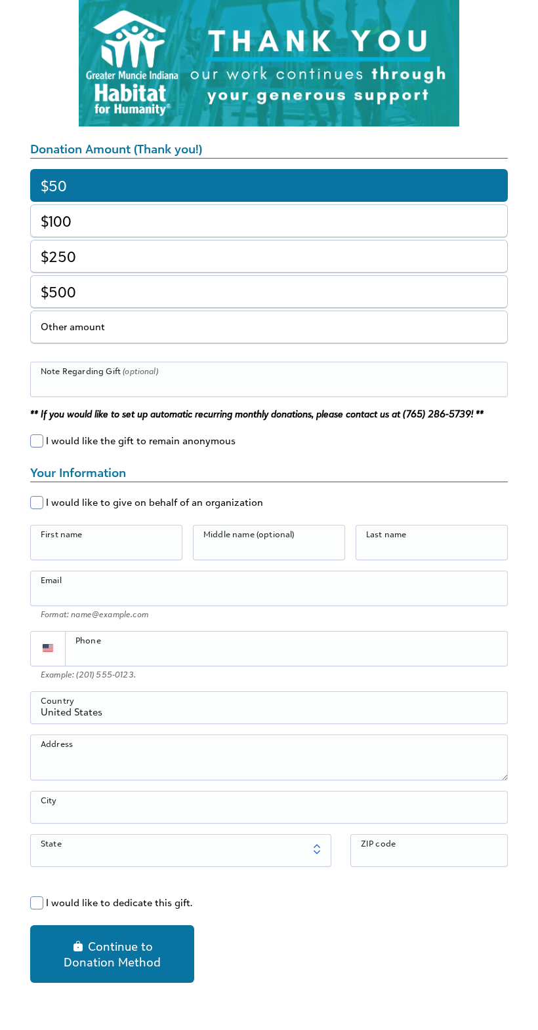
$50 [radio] (54, 186)
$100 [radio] (56, 221)
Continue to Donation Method (112, 954)
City (49, 800)
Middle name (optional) (249, 534)
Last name (386, 534)
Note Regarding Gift (99, 371)
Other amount (73, 326)
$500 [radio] (58, 292)
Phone (88, 640)
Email (51, 580)
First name (62, 534)
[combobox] (269, 715)
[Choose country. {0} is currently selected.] (48, 648)
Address (57, 743)
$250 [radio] (58, 256)
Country (57, 700)
